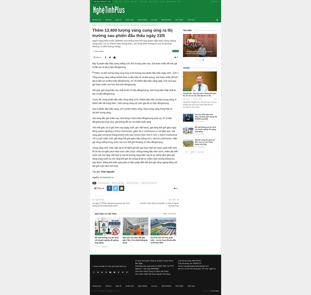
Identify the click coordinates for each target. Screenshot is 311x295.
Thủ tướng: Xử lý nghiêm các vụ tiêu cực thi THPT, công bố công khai (199, 52)
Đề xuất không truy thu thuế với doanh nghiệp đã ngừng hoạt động (205, 129)
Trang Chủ (118, 1)
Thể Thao (191, 20)
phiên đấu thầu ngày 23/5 (149, 183)
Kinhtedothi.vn (107, 177)
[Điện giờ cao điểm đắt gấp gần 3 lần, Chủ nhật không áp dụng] (135, 226)
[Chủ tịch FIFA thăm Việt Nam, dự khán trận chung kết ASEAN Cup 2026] (188, 118)
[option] (200, 46)
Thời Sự (126, 1)
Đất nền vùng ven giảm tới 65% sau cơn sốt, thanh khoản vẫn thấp (205, 142)
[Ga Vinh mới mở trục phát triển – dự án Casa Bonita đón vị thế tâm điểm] (163, 226)
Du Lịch (162, 1)
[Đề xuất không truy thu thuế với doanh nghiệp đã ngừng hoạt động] (108, 226)
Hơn (179, 1)
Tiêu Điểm (99, 234)
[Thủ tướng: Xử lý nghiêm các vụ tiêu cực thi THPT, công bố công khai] (200, 45)
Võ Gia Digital (215, 291)
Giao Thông (153, 1)
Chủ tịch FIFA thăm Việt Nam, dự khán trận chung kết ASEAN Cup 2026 (206, 117)
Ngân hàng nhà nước (133, 183)
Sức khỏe (179, 20)
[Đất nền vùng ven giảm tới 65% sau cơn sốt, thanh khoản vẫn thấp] (188, 143)
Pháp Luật (143, 1)
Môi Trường (171, 1)
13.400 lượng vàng (103, 183)
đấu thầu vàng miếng (118, 183)
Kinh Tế (133, 1)
